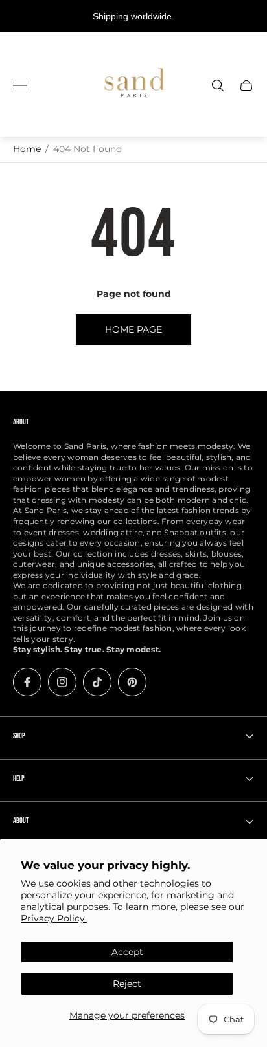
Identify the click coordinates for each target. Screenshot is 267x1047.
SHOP (19, 736)
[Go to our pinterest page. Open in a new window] (132, 682)
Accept (127, 952)
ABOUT (21, 821)
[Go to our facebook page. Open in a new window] (27, 682)
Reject (127, 983)
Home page (133, 329)
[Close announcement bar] (247, 16)
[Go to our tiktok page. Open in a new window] (97, 682)
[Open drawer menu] (20, 85)
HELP (19, 779)
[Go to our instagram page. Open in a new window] (62, 682)
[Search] (217, 85)
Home (27, 149)
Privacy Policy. (54, 918)
